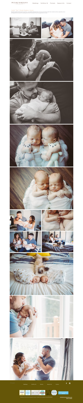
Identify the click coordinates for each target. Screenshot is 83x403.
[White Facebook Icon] (66, 383)
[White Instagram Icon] (70, 383)
